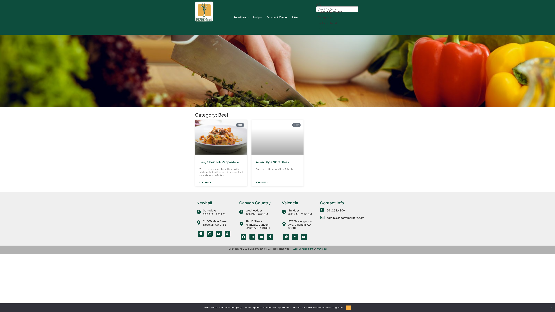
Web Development (303, 248)
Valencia (290, 202)
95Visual (322, 248)
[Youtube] (219, 234)
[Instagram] (210, 234)
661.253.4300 (336, 210)
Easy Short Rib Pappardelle (219, 162)
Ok (348, 307)
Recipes (257, 17)
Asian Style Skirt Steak (272, 162)
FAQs (295, 17)
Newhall (204, 202)
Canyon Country (255, 202)
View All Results (326, 28)
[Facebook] (201, 234)
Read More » (205, 182)
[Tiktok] (227, 234)
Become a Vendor (277, 17)
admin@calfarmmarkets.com (345, 218)
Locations (240, 17)
